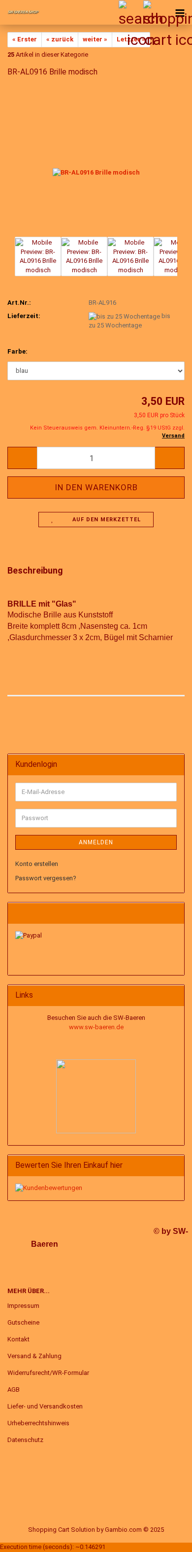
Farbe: (17, 351)
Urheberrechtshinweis (38, 1423)
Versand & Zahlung (34, 1356)
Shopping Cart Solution (61, 1529)
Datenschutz (25, 1440)
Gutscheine (23, 1322)
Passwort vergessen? (45, 878)
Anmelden (96, 842)
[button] (22, 458)
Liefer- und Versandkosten (45, 1406)
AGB (13, 1389)
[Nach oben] (165, 1537)
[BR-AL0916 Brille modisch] (96, 160)
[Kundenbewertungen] (48, 1187)
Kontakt (18, 1339)
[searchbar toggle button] (130, 12)
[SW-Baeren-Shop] (19, 12)
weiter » (95, 39)
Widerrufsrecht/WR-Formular (48, 1372)
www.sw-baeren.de (96, 1027)
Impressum (23, 1305)
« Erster (24, 39)
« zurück (59, 39)
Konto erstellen (36, 863)
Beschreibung (35, 570)
